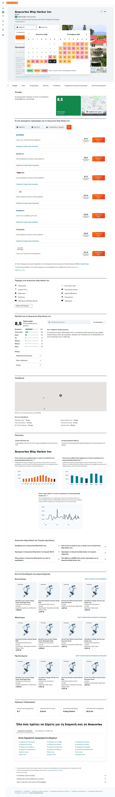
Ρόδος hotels (50, 752)
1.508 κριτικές (31, 17)
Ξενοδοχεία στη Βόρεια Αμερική (40, 791)
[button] (3, 3)
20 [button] (41, 57)
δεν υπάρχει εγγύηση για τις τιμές (54, 770)
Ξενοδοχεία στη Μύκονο (54, 749)
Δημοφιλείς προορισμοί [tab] (25, 731)
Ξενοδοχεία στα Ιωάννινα (54, 747)
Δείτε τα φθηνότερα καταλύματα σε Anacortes (92, 617)
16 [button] (54, 53)
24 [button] (28, 61)
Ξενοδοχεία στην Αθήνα (82, 744)
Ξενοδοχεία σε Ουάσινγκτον (78, 791)
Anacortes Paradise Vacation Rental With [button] (49, 601)
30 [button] (54, 61)
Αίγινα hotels (22, 754)
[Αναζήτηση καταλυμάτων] (3, 12)
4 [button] (77, 44)
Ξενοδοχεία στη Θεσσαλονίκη (84, 749)
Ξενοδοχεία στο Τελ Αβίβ (54, 742)
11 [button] (33, 53)
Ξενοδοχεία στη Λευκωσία (26, 742)
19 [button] (37, 57)
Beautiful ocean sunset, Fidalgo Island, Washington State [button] (25, 601)
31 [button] (28, 66)
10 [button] (28, 53)
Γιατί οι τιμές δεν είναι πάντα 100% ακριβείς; (31, 782)
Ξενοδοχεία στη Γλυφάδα (82, 747)
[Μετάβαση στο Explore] (3, 21)
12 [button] (37, 53)
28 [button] (46, 61)
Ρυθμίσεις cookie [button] (20, 270)
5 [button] (37, 48)
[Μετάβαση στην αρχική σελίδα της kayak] (12, 3)
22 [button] (50, 57)
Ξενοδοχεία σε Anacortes (21, 793)
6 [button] (41, 48)
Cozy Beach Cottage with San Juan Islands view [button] (94, 601)
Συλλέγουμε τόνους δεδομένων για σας (30, 779)
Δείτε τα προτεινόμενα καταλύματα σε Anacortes (91, 656)
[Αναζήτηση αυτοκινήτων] (3, 16)
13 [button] (41, 53)
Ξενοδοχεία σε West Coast (95, 791)
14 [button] (46, 53)
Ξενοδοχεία (27, 791)
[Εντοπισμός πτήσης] (3, 25)
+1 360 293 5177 (20, 22)
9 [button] (54, 48)
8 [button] (50, 48)
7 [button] (60, 48)
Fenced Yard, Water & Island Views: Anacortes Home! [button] (71, 601)
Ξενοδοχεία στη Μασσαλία (27, 749)
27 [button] (41, 61)
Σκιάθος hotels (51, 754)
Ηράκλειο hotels (23, 752)
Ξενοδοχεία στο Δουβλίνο (26, 747)
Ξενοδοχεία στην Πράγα (82, 742)
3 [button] (28, 48)
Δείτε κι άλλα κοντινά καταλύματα (95, 579)
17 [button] (28, 57)
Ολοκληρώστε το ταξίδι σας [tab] (44, 731)
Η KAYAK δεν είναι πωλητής (26, 775)
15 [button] (50, 53)
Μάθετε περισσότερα (82, 264)
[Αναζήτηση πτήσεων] (3, 8)
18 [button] (33, 57)
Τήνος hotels (78, 752)
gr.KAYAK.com (18, 791)
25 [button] (33, 61)
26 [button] (37, 61)
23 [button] (54, 57)
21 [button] (46, 57)
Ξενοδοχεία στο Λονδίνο (54, 744)
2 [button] (54, 44)
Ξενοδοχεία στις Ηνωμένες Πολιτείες (59, 791)
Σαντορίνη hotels (80, 754)
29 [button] (50, 61)
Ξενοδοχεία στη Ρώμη (25, 744)
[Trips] (3, 30)
